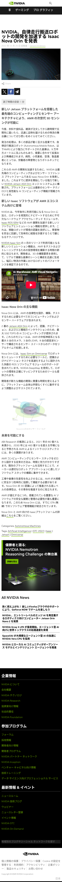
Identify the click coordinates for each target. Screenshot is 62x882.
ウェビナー (8, 806)
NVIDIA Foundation (12, 717)
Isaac (49, 531)
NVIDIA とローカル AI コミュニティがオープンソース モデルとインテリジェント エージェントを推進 (30, 646)
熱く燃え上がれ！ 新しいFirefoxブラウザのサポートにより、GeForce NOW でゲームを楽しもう (30, 608)
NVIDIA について (11, 684)
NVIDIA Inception (11, 762)
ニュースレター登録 (12, 812)
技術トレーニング (11, 772)
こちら (10, 515)
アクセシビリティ (35, 864)
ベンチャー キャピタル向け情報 (19, 767)
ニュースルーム (10, 795)
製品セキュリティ (16, 868)
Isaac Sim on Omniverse (33, 353)
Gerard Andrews (37, 45)
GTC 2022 (38, 531)
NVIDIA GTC (8, 823)
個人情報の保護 (10, 861)
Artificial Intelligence (19, 531)
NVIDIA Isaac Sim (11, 242)
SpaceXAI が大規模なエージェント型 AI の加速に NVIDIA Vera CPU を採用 (29, 637)
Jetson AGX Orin (18, 326)
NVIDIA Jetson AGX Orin (18, 183)
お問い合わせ (35, 868)
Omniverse (17, 534)
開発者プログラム (11, 751)
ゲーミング (22, 10)
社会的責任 (8, 711)
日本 (57, 878)
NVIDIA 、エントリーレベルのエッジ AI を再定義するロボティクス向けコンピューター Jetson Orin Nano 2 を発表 (30, 618)
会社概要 (6, 689)
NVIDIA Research (11, 700)
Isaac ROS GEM (10, 222)
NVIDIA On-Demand (13, 828)
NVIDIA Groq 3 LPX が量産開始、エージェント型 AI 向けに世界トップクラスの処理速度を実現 (30, 629)
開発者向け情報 (10, 745)
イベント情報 (9, 817)
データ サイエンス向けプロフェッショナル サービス (30, 778)
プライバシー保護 (30, 861)
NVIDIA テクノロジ (12, 695)
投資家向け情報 (10, 706)
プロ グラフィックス (45, 10)
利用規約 (18, 864)
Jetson (5, 534)
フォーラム (8, 734)
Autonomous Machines (28, 525)
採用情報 (6, 740)
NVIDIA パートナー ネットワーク (19, 756)
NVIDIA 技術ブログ (12, 801)
